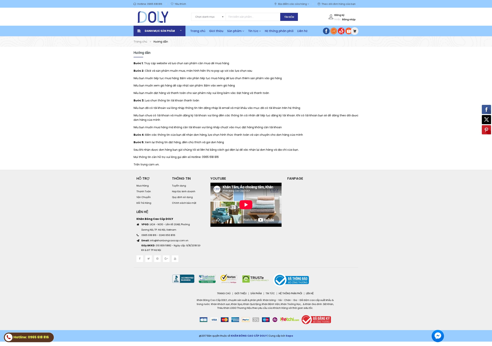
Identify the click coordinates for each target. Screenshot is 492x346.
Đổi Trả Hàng (143, 203)
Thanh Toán (143, 191)
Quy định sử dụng (182, 197)
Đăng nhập (349, 19)
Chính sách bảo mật (184, 203)
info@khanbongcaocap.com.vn (164, 240)
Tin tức (253, 31)
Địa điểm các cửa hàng (293, 4)
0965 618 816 (154, 4)
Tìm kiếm (289, 17)
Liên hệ (302, 31)
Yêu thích (180, 4)
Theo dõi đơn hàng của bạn (339, 4)
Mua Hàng (142, 185)
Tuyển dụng (179, 185)
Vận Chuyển (143, 197)
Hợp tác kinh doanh (183, 191)
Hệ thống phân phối (279, 31)
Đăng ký (339, 15)
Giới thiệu (216, 31)
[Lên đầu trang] (484, 322)
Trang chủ (197, 31)
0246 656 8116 (167, 235)
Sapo (289, 336)
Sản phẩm (234, 31)
